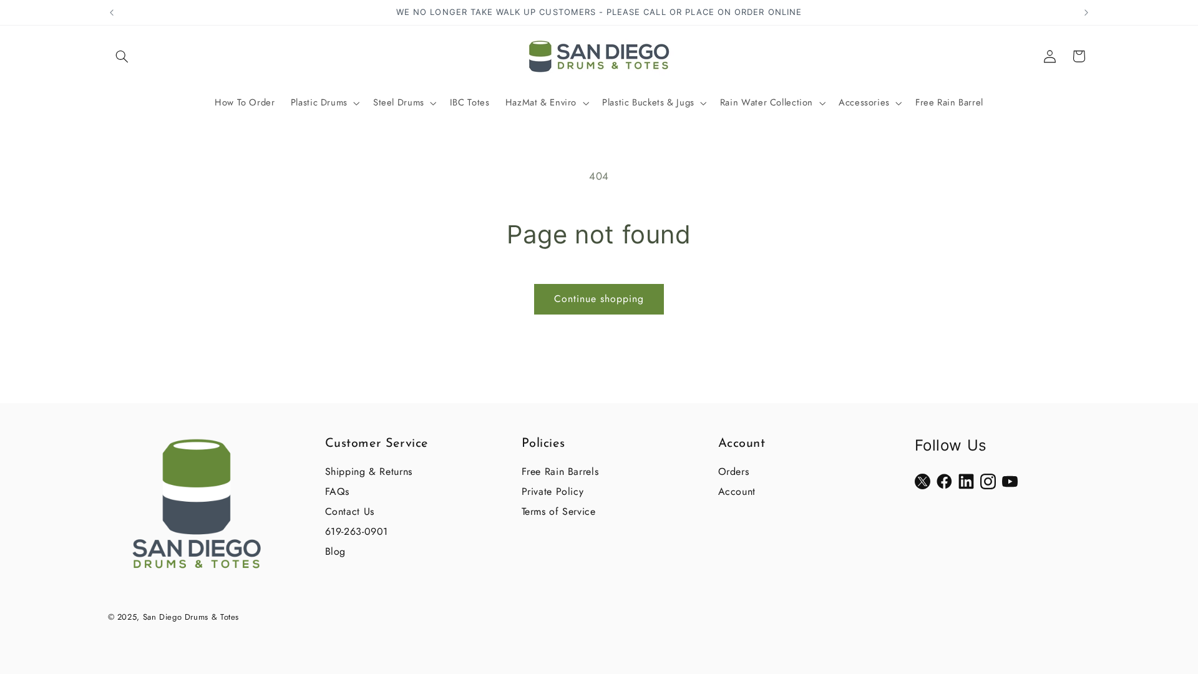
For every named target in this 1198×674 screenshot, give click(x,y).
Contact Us (349, 511)
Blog (335, 551)
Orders (733, 471)
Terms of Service (559, 511)
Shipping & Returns (368, 471)
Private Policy (553, 491)
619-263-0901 (357, 531)
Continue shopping (599, 298)
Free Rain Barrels (560, 471)
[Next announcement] (1086, 12)
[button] (122, 56)
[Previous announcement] (111, 12)
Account (737, 491)
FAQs (337, 491)
